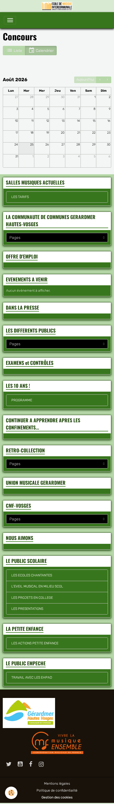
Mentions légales (57, 783)
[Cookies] (11, 793)
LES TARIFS (20, 197)
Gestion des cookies (57, 797)
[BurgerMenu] (10, 20)
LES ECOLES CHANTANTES (31, 575)
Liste (17, 50)
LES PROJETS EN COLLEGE (32, 598)
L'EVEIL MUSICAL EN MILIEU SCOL (37, 586)
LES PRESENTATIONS (27, 609)
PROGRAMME (21, 400)
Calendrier (44, 50)
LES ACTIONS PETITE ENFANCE (34, 643)
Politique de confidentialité (57, 790)
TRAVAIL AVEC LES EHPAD (31, 677)
